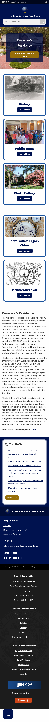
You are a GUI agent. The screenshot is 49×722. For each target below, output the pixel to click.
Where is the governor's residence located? (23, 489)
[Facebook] (5, 558)
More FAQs (12, 497)
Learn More (24, 109)
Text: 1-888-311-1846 (23, 600)
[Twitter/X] (10, 558)
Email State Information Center (23, 586)
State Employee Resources (23, 637)
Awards (23, 674)
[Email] (19, 558)
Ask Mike (7, 526)
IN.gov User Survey (23, 614)
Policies (23, 623)
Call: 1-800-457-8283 (23, 595)
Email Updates (23, 660)
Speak (22, 700)
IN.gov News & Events (23, 655)
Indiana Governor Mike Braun (25, 16)
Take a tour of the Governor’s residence (20, 546)
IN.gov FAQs (23, 632)
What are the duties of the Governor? (24, 466)
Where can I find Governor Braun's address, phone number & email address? (23, 454)
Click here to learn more (24, 55)
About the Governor (12, 534)
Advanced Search (23, 618)
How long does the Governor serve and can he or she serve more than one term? (25, 473)
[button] (46, 2)
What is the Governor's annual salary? (24, 461)
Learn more (24, 250)
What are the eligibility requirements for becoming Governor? (25, 482)
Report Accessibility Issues (23, 693)
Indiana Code (23, 664)
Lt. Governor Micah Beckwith (15, 530)
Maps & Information (23, 650)
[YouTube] (15, 558)
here (34, 429)
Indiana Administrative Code (23, 669)
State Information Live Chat (23, 581)
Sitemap (23, 627)
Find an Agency (23, 591)
